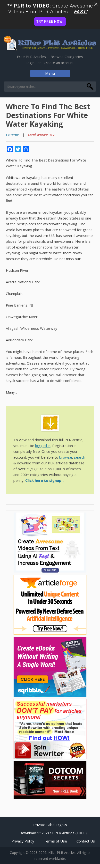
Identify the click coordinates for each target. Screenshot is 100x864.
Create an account (59, 62)
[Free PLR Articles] (50, 43)
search (79, 457)
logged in (42, 445)
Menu (50, 73)
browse (65, 457)
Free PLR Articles (31, 56)
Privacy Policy (22, 841)
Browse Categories (66, 56)
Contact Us (85, 841)
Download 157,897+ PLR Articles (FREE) (53, 832)
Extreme (12, 134)
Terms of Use (55, 841)
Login (29, 62)
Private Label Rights (50, 824)
